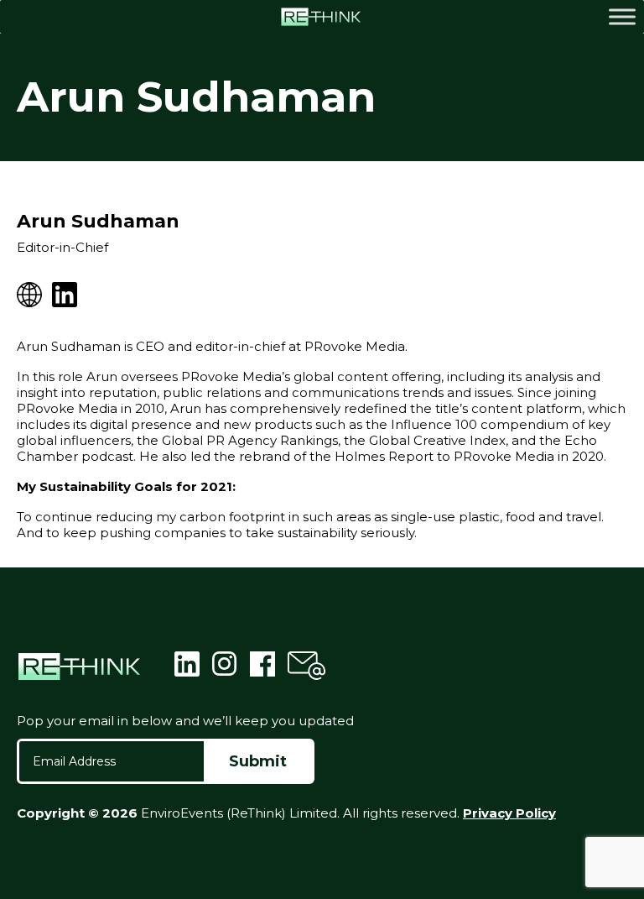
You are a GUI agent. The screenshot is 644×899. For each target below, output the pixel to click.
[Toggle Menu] (622, 16)
